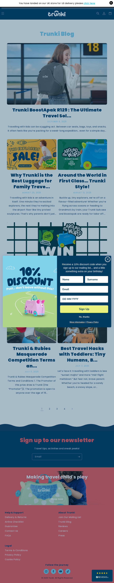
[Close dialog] (107, 259)
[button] (102, 576)
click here (89, 3)
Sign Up (84, 309)
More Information (77, 322)
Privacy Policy (92, 322)
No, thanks (84, 316)
